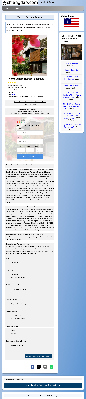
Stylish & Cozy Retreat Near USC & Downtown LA (71, 106)
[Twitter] (39, 367)
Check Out (20, 137)
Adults (28, 146)
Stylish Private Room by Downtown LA (72, 126)
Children (37, 146)
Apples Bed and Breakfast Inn (71, 78)
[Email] (45, 367)
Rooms (19, 146)
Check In (19, 128)
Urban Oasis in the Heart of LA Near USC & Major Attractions (72, 95)
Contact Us (16, 8)
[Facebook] (32, 367)
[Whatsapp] (51, 367)
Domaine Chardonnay (71, 63)
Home (7, 8)
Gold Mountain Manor (71, 86)
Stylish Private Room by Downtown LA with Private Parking (72, 115)
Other (13, 94)
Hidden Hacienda (71, 70)
